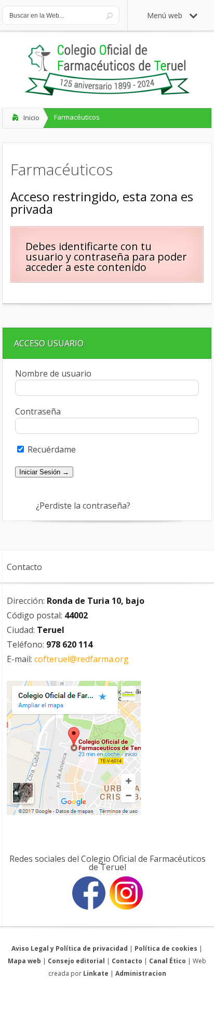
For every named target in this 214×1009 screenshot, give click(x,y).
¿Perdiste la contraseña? (83, 505)
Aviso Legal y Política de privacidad (69, 948)
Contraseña (38, 411)
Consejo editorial (76, 960)
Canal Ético (167, 960)
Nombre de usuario (53, 373)
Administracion (140, 973)
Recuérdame (50, 449)
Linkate (96, 973)
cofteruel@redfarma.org (81, 659)
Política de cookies (166, 948)
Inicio (31, 117)
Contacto (127, 960)
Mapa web (24, 960)
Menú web (164, 15)
